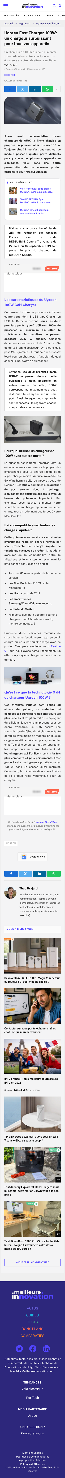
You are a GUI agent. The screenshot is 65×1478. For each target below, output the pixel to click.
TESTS (32, 1322)
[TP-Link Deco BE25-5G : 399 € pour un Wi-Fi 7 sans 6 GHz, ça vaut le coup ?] (32, 1114)
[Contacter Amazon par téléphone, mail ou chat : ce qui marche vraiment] (32, 1006)
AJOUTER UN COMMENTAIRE (32, 1262)
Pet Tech (32, 1398)
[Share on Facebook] (10, 89)
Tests (49, 15)
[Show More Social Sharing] (57, 89)
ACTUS (32, 1308)
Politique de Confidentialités (32, 1456)
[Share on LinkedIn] (35, 89)
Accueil (8, 23)
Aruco (32, 1415)
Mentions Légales (32, 1452)
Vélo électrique (32, 1389)
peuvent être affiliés (46, 822)
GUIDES (32, 1315)
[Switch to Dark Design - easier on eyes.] (54, 5)
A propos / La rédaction (32, 1460)
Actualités (11, 15)
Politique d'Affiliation (32, 1464)
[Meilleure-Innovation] (32, 5)
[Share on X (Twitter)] (22, 89)
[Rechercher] (60, 6)
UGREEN (11, 843)
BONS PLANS (32, 1329)
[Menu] (5, 6)
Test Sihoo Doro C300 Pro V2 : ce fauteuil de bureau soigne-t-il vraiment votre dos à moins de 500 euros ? (31, 1245)
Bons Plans (32, 15)
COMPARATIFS (32, 1336)
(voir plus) (24, 915)
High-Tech (24, 23)
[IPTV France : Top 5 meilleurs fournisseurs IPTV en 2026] (32, 1056)
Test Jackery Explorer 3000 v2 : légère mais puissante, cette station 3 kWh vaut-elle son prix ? (31, 1190)
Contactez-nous (32, 1433)
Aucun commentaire (17, 81)
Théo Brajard (28, 888)
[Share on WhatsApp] (47, 89)
